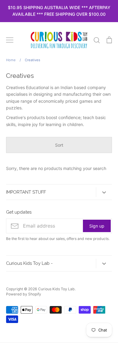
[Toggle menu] (9, 40)
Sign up (96, 225)
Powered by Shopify (23, 294)
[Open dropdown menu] (104, 192)
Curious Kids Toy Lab (56, 289)
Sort (59, 145)
